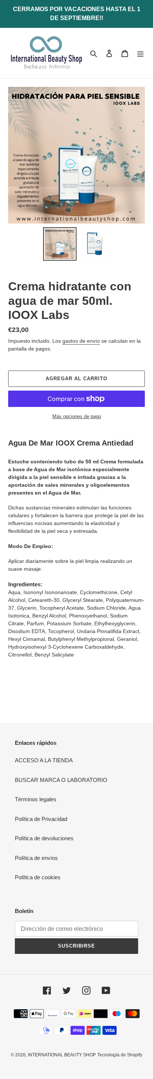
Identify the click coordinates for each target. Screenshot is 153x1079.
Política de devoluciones (44, 838)
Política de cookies (38, 877)
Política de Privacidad (41, 819)
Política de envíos (36, 858)
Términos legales (35, 799)
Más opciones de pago (76, 416)
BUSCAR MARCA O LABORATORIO (61, 780)
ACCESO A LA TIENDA (44, 760)
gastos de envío (81, 341)
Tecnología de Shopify (119, 1054)
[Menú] (140, 53)
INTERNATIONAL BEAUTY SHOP (62, 1054)
